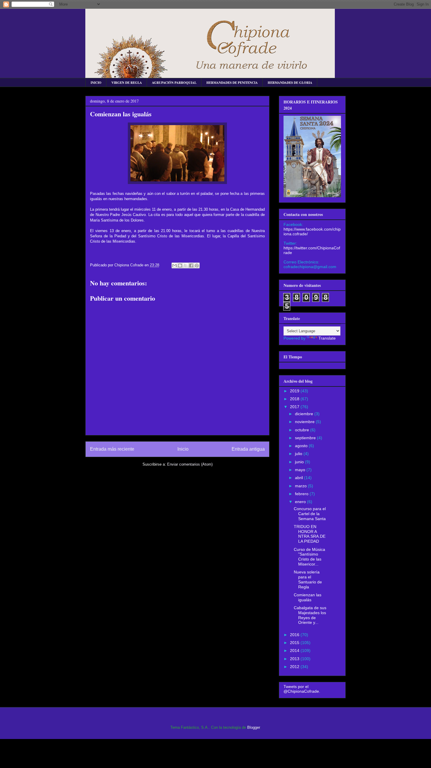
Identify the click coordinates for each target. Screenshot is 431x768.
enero (301, 501)
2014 (295, 650)
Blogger (253, 727)
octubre (302, 430)
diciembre (304, 413)
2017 (295, 406)
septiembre (306, 437)
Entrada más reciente (112, 449)
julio (299, 453)
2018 (295, 398)
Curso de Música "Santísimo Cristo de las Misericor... (309, 556)
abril (299, 477)
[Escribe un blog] (180, 265)
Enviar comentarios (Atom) (190, 464)
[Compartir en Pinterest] (197, 265)
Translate (327, 338)
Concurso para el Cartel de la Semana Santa (310, 513)
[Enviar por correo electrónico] (174, 265)
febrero (302, 493)
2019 (295, 391)
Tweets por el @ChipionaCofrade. (302, 689)
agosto (302, 445)
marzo (301, 485)
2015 (295, 642)
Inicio (183, 449)
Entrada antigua (248, 449)
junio (300, 461)
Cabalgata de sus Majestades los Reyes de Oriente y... (310, 615)
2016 (295, 634)
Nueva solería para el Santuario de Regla (308, 579)
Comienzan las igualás (307, 597)
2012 (295, 666)
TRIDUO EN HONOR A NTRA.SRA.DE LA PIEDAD (309, 534)
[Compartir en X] (186, 265)
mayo (300, 469)
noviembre (305, 421)
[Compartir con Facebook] (191, 265)
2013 (295, 658)
